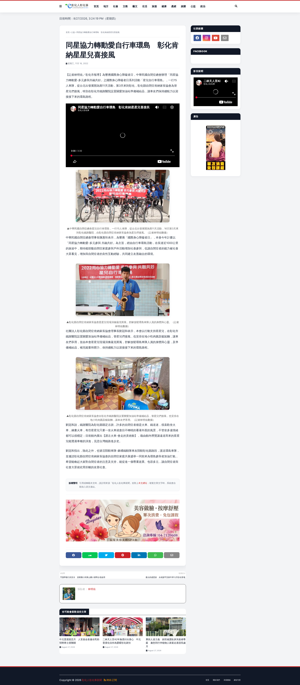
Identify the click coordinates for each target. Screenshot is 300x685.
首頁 (68, 32)
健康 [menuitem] (164, 6)
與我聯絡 (227, 680)
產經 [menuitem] (173, 6)
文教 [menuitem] (125, 6)
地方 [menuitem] (105, 6)
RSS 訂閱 (111, 680)
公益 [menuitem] (193, 6)
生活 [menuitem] (144, 6)
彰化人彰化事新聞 (92, 680)
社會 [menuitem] (115, 6)
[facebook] (197, 38)
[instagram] (206, 38)
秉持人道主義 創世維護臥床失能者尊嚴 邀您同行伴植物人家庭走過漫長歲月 (166, 643)
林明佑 (92, 589)
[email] (224, 38)
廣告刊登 (237, 680)
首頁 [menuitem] (96, 6)
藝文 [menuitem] (135, 6)
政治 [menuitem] (202, 6)
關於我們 (216, 680)
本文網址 (142, 483)
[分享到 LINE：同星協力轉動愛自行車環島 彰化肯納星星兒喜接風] (90, 555)
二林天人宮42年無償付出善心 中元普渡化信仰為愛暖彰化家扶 (122, 641)
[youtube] (215, 38)
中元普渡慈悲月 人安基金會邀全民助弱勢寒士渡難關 (79, 641)
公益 (73, 32)
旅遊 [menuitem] (154, 6)
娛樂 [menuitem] (183, 6)
